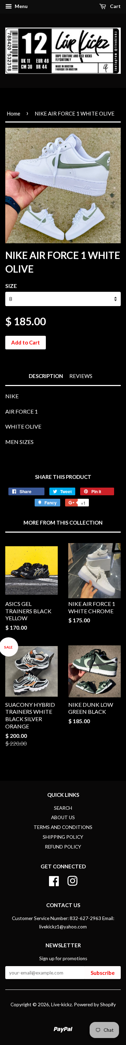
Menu (21, 6)
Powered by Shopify (95, 1004)
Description (46, 376)
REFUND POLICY (63, 847)
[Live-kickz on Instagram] (72, 880)
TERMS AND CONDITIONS (63, 827)
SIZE (11, 285)
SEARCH (63, 808)
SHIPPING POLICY (63, 837)
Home (13, 113)
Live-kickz (61, 1004)
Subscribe (103, 973)
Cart (115, 6)
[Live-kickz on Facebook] (54, 880)
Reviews (80, 376)
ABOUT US (63, 817)
